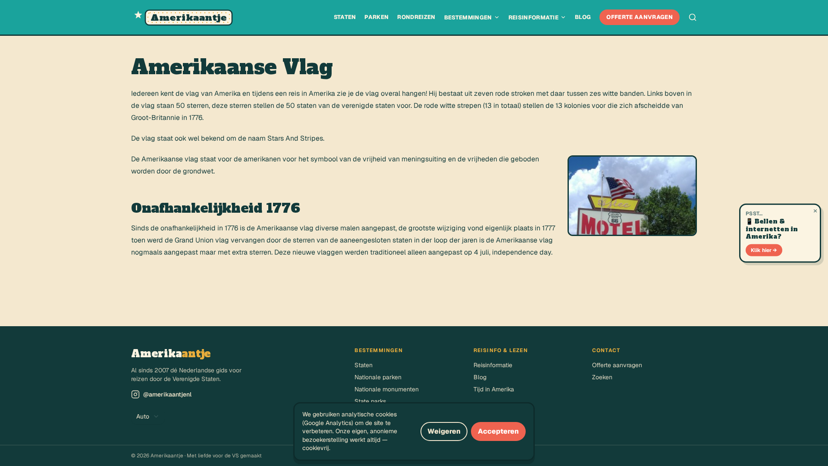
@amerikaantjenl (167, 394)
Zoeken (602, 377)
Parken (376, 17)
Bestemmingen (468, 17)
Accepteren (498, 431)
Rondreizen (416, 17)
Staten (345, 17)
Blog (583, 17)
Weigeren (444, 431)
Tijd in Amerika (494, 389)
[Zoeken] (692, 17)
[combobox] (148, 416)
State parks (370, 401)
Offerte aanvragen (639, 17)
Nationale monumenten (386, 389)
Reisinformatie (533, 17)
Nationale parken (377, 377)
